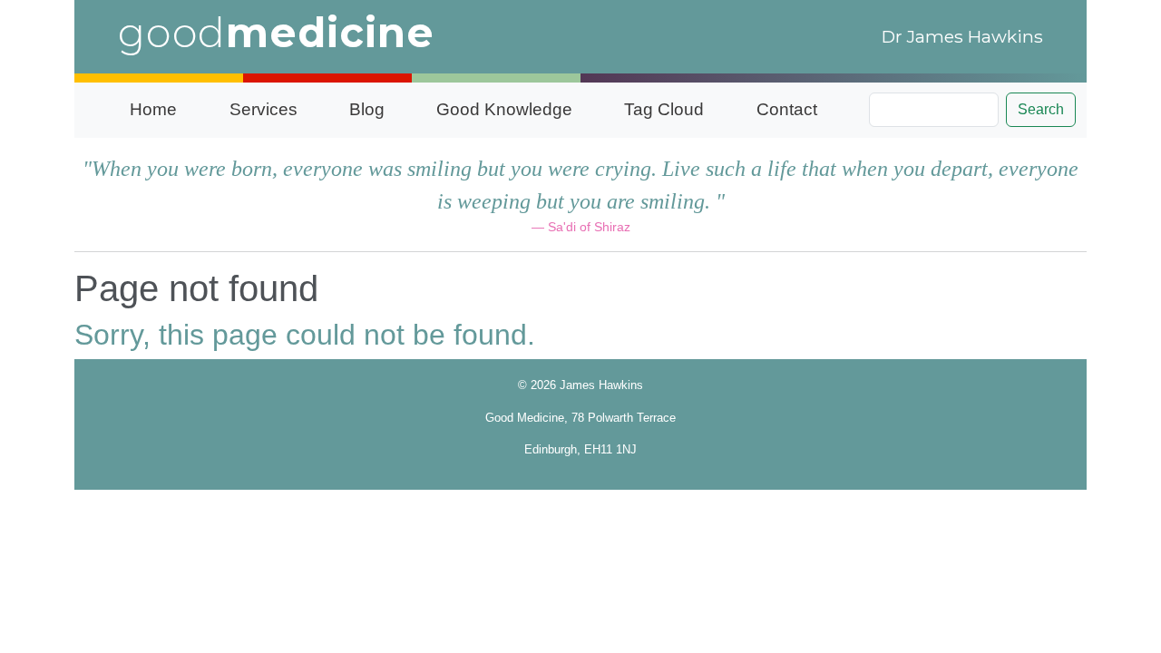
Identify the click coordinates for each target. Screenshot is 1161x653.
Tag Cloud (664, 109)
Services (263, 109)
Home (153, 109)
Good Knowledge (504, 109)
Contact (786, 109)
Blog (367, 109)
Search (1041, 109)
